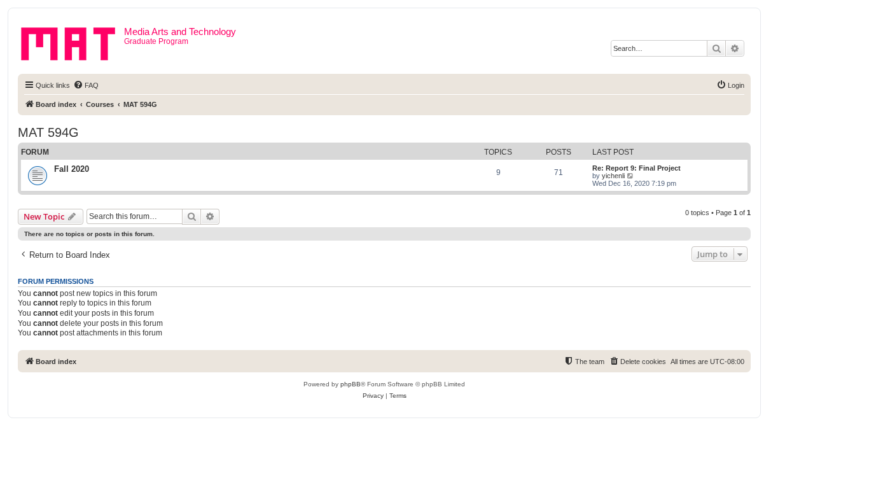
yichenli (613, 175)
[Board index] (72, 41)
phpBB (350, 384)
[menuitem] (86, 85)
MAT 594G (48, 132)
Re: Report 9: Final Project (636, 168)
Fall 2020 (71, 169)
